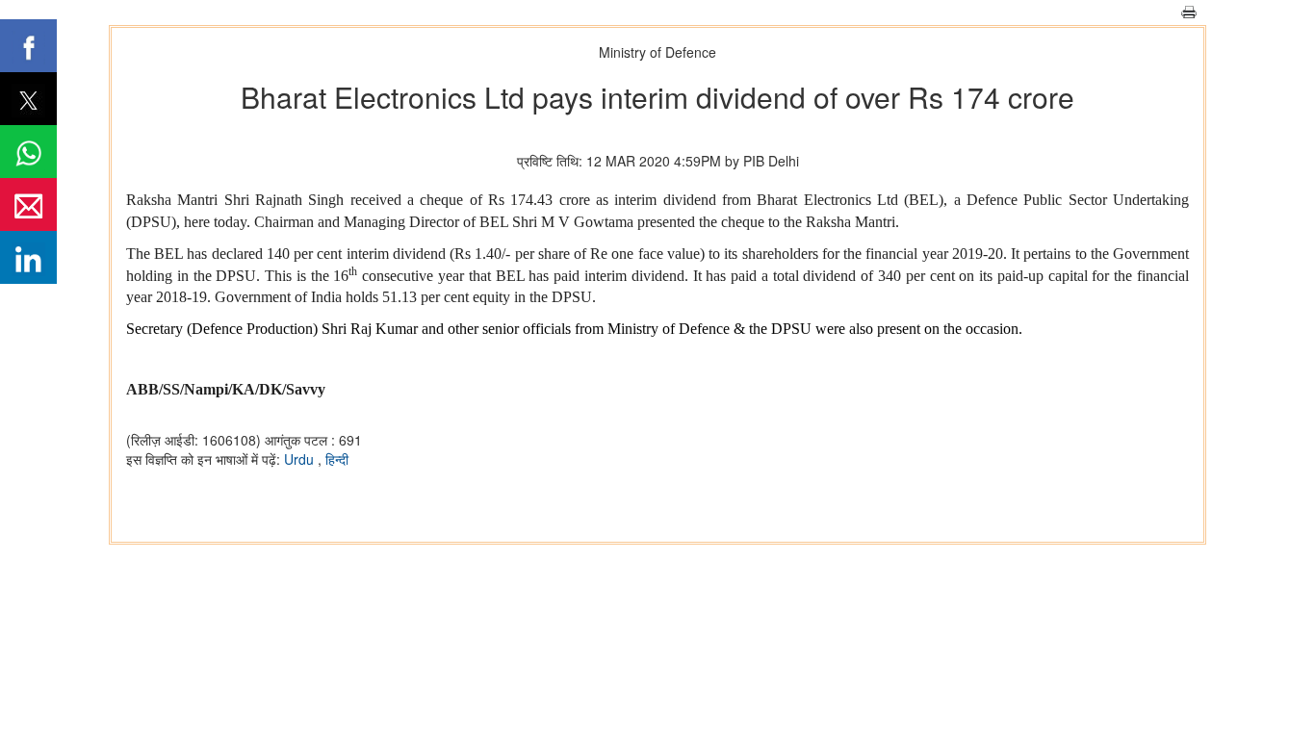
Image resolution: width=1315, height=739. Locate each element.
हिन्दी (336, 459)
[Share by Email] (28, 204)
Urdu (301, 459)
